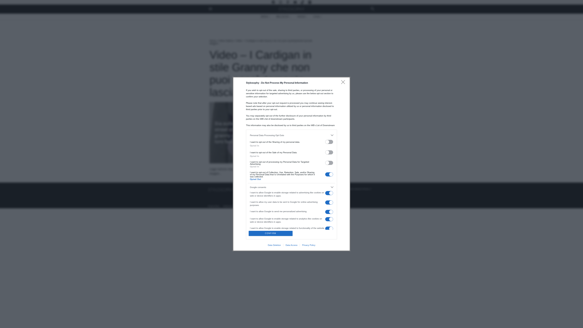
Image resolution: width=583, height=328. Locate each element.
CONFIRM (270, 233)
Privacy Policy (308, 245)
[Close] (344, 83)
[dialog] (291, 164)
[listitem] (291, 135)
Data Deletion (274, 245)
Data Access (291, 245)
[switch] (329, 142)
